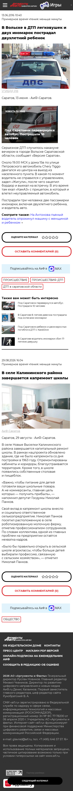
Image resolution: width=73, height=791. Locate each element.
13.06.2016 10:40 (12, 15)
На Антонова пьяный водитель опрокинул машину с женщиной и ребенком (35, 218)
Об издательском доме (22, 645)
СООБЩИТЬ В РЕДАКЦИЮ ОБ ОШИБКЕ (31, 664)
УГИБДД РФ (10, 91)
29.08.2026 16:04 (12, 360)
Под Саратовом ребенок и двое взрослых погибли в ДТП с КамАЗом (42, 328)
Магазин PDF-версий (42, 650)
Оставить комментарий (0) (36, 251)
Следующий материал (35, 781)
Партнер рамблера (35, 773)
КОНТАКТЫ (52, 645)
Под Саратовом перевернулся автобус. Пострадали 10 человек (41, 304)
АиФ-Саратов (11, 431)
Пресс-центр (13, 650)
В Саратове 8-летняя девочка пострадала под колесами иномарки (42, 316)
